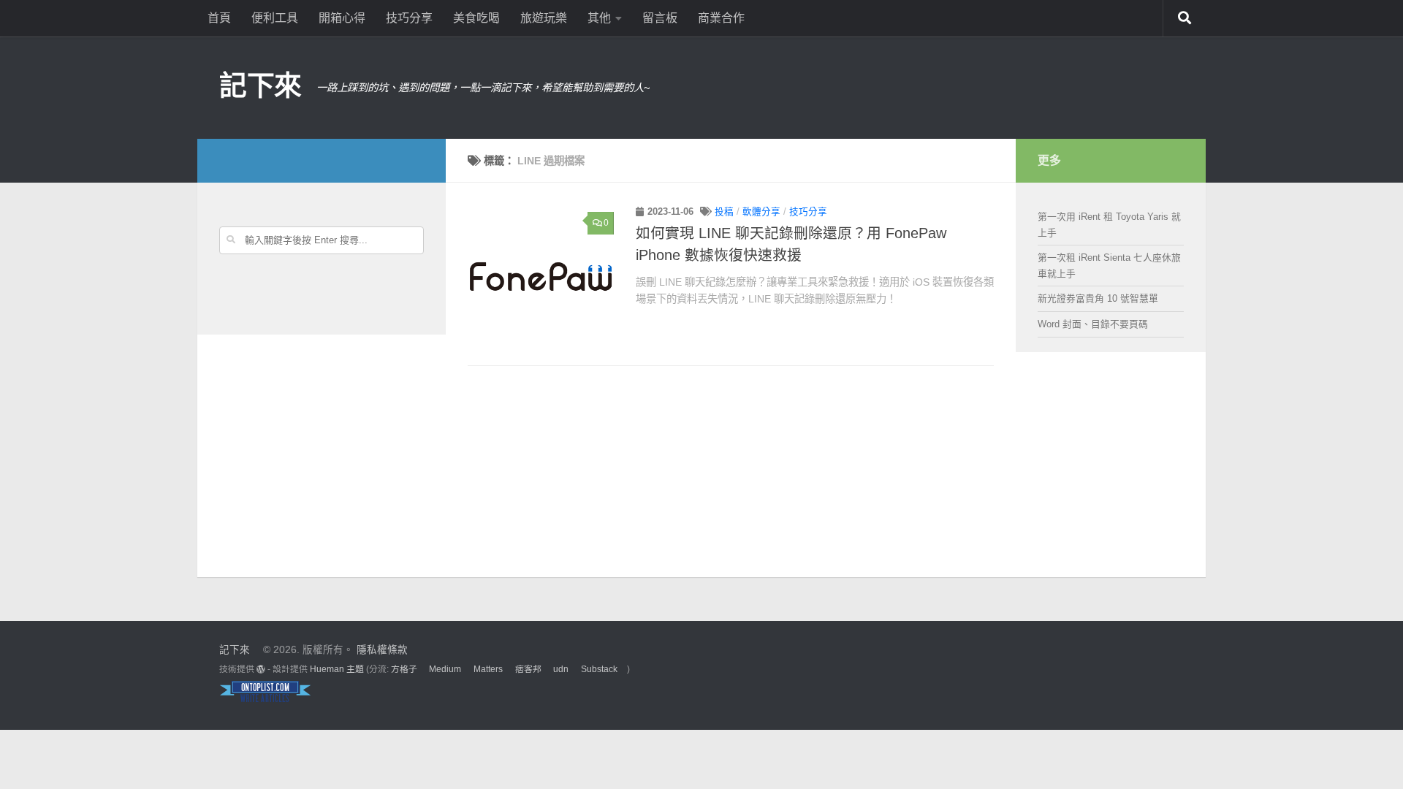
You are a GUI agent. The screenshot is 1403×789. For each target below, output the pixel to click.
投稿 (724, 212)
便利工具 (274, 18)
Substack (599, 669)
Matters (488, 669)
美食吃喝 (476, 18)
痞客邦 (528, 669)
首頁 (219, 18)
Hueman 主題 (337, 669)
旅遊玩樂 (543, 18)
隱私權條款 (382, 649)
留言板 (659, 18)
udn (561, 669)
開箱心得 (342, 18)
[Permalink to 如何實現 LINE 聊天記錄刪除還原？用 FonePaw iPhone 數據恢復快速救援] (541, 278)
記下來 (260, 85)
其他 (599, 18)
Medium (445, 669)
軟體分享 (761, 212)
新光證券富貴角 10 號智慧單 (1098, 298)
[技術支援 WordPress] (260, 669)
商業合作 (721, 18)
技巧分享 (409, 18)
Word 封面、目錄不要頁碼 (1093, 324)
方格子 (404, 669)
